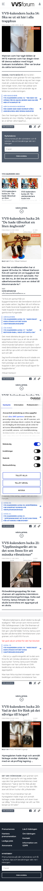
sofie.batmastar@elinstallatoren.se (13, 293)
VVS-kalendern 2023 (10, 174)
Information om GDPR (29, 844)
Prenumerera (8, 829)
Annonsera (7, 845)
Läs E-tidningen (29, 829)
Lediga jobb (7, 841)
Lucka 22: (20, 506)
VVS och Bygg (8, 127)
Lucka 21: (20, 517)
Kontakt (26, 838)
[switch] (37, 451)
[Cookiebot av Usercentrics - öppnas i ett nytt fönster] (30, 398)
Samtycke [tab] (7, 405)
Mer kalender (20, 320)
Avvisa (21, 490)
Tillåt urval (21, 483)
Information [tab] (18, 405)
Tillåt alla (21, 475)
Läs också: (19, 330)
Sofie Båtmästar (9, 291)
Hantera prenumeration (9, 835)
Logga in (39, 4)
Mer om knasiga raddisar (18, 108)
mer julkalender (20, 99)
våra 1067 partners (16, 417)
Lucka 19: (20, 648)
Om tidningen (28, 834)
